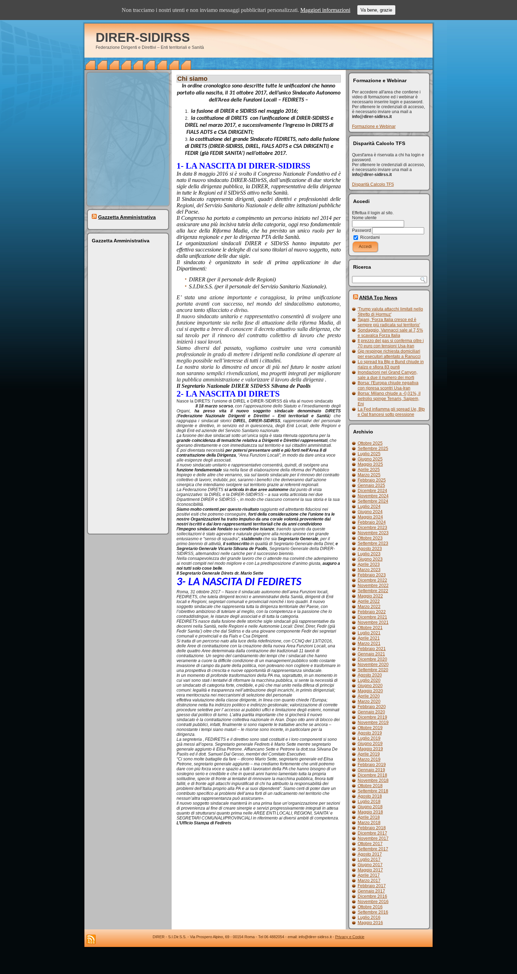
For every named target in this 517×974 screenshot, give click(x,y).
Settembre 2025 (373, 448)
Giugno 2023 (370, 559)
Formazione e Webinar (374, 126)
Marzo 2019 (369, 759)
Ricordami (369, 237)
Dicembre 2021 (372, 617)
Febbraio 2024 (372, 522)
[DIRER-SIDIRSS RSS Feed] (91, 939)
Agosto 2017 (370, 854)
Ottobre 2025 (370, 443)
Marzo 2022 (369, 606)
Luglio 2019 (369, 738)
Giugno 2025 (370, 459)
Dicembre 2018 (372, 775)
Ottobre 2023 (370, 538)
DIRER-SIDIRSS (143, 37)
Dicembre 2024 (372, 490)
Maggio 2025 (370, 464)
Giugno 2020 (370, 685)
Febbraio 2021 (372, 648)
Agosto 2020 (370, 675)
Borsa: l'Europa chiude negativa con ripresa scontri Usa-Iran (388, 385)
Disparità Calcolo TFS (373, 184)
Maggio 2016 (370, 922)
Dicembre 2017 (372, 833)
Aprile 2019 (369, 754)
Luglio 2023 (369, 553)
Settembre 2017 (373, 848)
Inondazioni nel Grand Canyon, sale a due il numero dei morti (387, 375)
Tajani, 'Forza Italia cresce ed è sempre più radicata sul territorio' (389, 322)
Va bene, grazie (376, 10)
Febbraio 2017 (372, 885)
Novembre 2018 (373, 780)
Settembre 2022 (373, 590)
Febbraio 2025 (372, 480)
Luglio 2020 (369, 680)
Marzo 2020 (369, 701)
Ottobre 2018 (370, 785)
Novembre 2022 (373, 585)
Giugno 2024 (370, 511)
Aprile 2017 (369, 875)
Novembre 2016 (373, 901)
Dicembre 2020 (372, 659)
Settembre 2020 (373, 669)
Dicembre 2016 (372, 896)
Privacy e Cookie (349, 937)
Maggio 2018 (370, 812)
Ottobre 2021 (370, 627)
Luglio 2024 (369, 506)
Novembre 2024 (373, 495)
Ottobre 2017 (370, 843)
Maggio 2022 (370, 596)
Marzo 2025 (369, 474)
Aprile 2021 (369, 638)
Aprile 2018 (369, 817)
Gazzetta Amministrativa (127, 217)
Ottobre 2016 (370, 906)
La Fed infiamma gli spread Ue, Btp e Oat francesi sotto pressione (391, 412)
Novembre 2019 (373, 722)
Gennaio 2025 (371, 485)
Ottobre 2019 (370, 727)
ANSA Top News (378, 297)
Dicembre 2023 (372, 527)
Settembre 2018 (373, 791)
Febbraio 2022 (372, 611)
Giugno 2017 (370, 864)
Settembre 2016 (373, 912)
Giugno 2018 (370, 806)
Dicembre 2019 (372, 717)
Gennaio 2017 (371, 891)
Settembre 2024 (373, 501)
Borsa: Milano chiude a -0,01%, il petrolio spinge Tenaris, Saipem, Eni (389, 398)
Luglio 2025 (369, 453)
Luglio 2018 (369, 801)
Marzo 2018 (369, 822)
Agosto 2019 (370, 733)
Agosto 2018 (370, 796)
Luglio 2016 (369, 917)
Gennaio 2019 (371, 769)
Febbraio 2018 (372, 827)
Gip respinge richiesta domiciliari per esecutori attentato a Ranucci (389, 354)
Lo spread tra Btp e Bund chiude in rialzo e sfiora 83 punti (391, 364)
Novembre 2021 (373, 622)
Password (361, 230)
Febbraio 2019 (372, 764)
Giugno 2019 (370, 743)
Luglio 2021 (369, 632)
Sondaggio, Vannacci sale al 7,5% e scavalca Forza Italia (390, 333)
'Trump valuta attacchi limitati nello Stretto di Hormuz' (390, 312)
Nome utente (364, 217)
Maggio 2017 (370, 870)
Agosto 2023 (370, 548)
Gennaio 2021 (371, 654)
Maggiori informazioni (325, 10)
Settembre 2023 (373, 543)
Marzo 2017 (369, 880)
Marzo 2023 (369, 569)
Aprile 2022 (369, 601)
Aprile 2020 (369, 696)
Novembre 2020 (373, 664)
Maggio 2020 (370, 690)
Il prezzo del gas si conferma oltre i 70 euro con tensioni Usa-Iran (391, 343)
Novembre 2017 (373, 838)
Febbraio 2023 (372, 575)
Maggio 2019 (370, 748)
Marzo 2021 (369, 643)
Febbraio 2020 (372, 706)
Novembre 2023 (373, 532)
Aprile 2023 (369, 564)
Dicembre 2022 (372, 580)
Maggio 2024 (370, 517)
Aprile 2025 (369, 469)
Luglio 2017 (369, 859)
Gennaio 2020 (371, 712)
